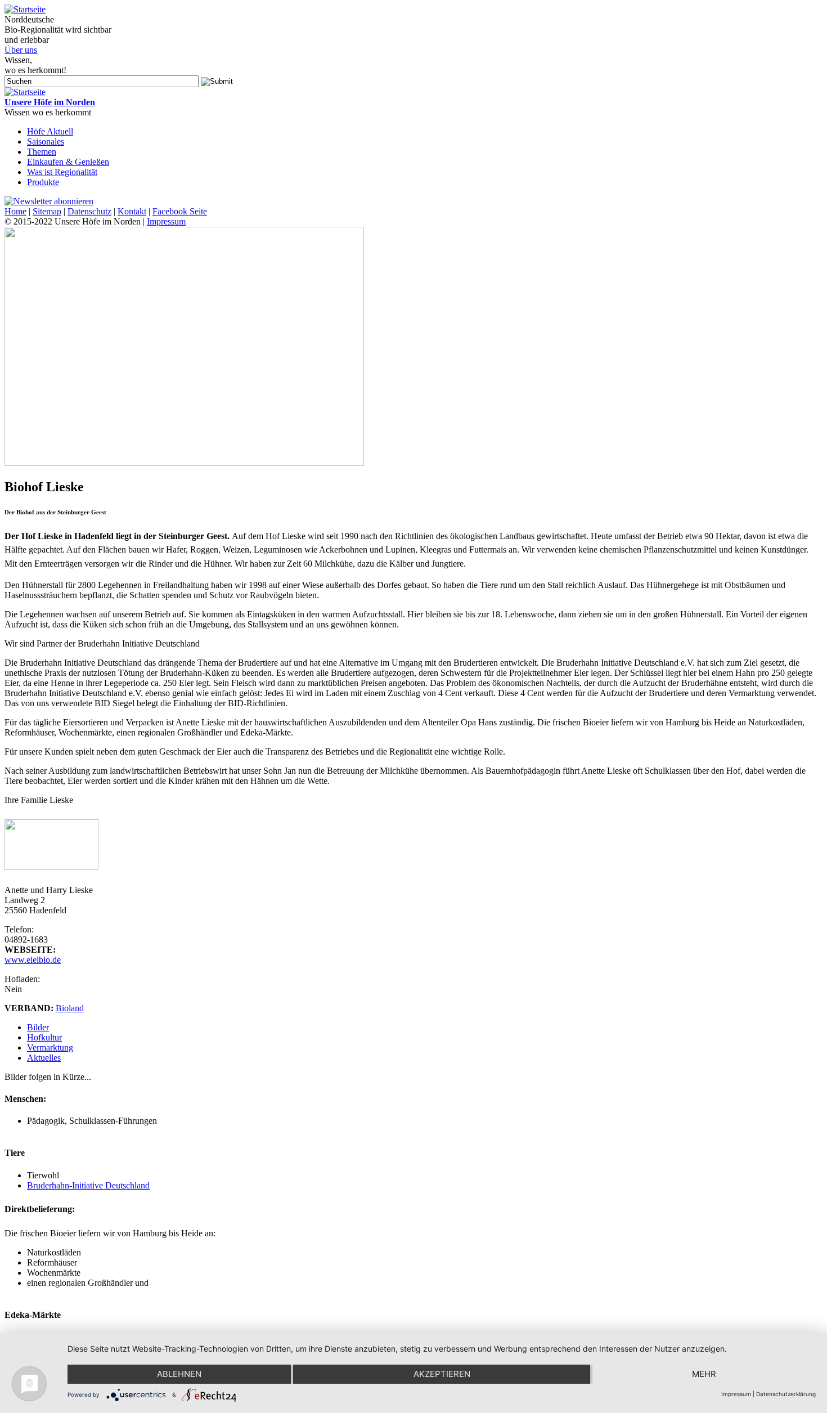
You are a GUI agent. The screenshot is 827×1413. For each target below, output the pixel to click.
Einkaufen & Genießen (68, 162)
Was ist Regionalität (62, 172)
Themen (41, 151)
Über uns (21, 50)
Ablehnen (179, 1374)
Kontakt (132, 211)
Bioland (70, 1008)
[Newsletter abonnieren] (49, 201)
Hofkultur (44, 1037)
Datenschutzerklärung (786, 1393)
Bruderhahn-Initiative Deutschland (88, 1185)
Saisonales (45, 141)
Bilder (38, 1027)
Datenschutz (89, 211)
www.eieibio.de (33, 960)
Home (15, 211)
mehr (704, 1374)
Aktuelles (44, 1057)
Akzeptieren (442, 1374)
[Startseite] (25, 9)
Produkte (43, 182)
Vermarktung (50, 1047)
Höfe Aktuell (50, 131)
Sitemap (47, 211)
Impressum (166, 221)
